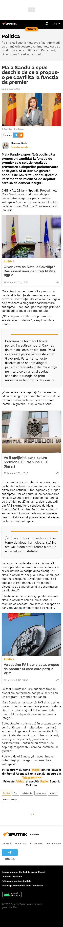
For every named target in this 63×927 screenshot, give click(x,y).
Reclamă (17, 876)
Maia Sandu (27, 793)
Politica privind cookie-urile (16, 885)
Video (20, 781)
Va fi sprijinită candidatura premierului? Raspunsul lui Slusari (26, 461)
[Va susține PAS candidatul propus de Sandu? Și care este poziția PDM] (31, 634)
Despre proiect (10, 871)
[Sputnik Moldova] (10, 25)
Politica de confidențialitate (16, 880)
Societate (21, 843)
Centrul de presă (28, 871)
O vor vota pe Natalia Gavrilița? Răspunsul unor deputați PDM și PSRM (30, 271)
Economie (36, 843)
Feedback (38, 885)
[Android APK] (12, 895)
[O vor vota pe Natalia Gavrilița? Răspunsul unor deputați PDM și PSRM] (31, 236)
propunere (41, 793)
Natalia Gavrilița (10, 799)
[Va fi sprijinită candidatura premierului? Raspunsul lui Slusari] (31, 432)
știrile (36, 770)
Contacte (6, 876)
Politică (9, 261)
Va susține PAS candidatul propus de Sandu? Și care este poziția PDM (31, 668)
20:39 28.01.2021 (11, 88)
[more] (57, 282)
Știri (15, 793)
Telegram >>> (31, 777)
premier (53, 793)
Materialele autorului (19, 147)
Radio (44, 781)
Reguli (41, 871)
